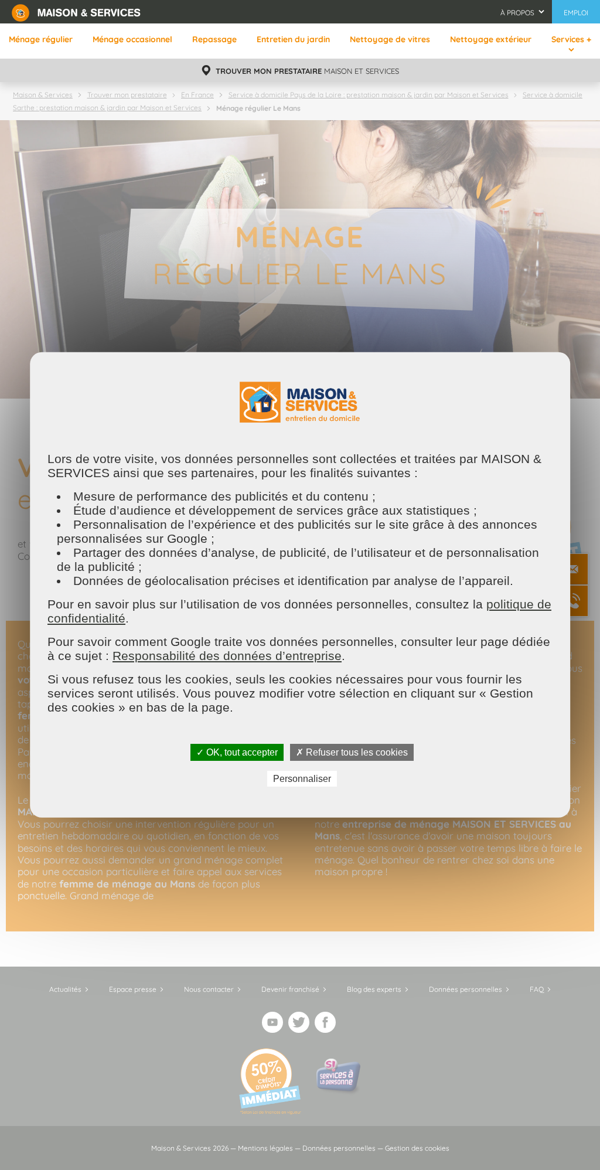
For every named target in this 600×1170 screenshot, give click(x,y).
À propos (517, 12)
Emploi (576, 12)
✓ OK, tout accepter (237, 752)
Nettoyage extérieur (490, 39)
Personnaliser (302, 779)
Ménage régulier (41, 39)
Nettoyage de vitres (390, 39)
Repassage (214, 39)
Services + (571, 39)
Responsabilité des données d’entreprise (227, 655)
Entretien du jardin (293, 39)
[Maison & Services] (76, 11)
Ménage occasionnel (132, 39)
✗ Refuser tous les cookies (352, 752)
